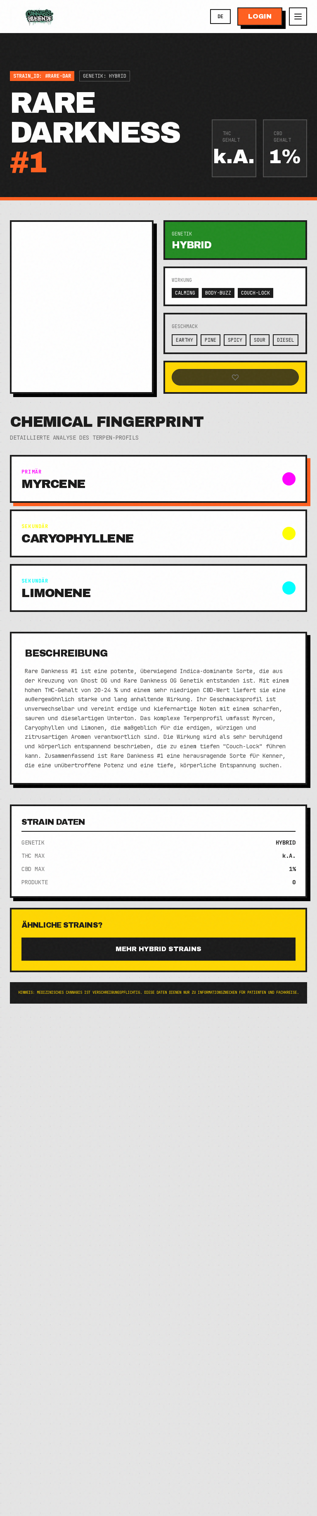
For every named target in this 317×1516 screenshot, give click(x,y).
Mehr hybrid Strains (158, 948)
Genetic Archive (64, 57)
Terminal (20, 57)
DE (220, 16)
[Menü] (298, 16)
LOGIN (260, 16)
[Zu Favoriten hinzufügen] (235, 377)
